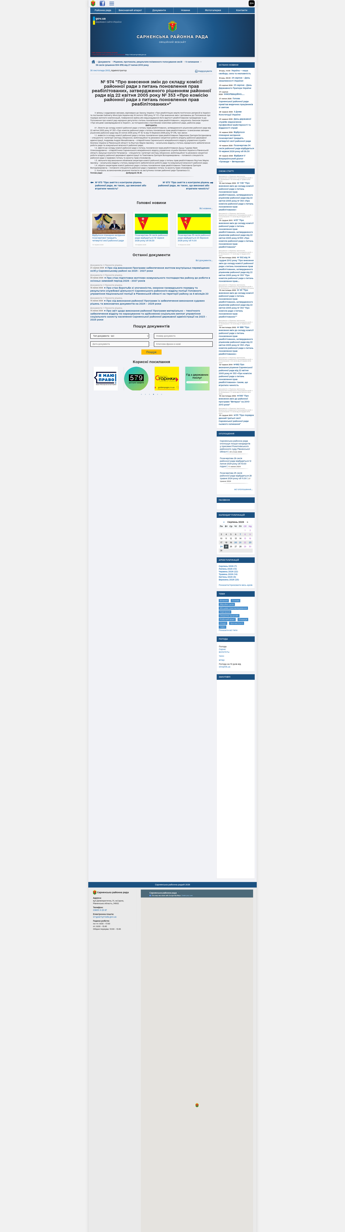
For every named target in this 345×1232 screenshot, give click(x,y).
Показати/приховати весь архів (235, 585)
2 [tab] (145, 394)
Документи (159, 10)
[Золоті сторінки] (148, 378)
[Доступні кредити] (117, 378)
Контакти (241, 10)
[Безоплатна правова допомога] (209, 378)
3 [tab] (149, 394)
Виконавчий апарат (130, 10)
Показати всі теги (228, 630)
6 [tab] (161, 394)
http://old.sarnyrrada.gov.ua (135, 54)
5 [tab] (157, 394)
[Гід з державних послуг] (179, 378)
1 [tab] (141, 394)
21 (240, 542)
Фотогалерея (213, 10)
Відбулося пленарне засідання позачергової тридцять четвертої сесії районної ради (108, 238)
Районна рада (103, 10)
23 (250, 542)
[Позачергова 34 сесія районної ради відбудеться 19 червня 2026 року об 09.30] (151, 224)
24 (221, 546)
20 (235, 542)
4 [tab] (153, 394)
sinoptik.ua (224, 667)
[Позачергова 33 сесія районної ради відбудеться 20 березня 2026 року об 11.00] (194, 224)
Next (211, 378)
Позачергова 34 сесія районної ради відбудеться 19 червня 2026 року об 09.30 (151, 238)
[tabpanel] (117, 378)
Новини (185, 10)
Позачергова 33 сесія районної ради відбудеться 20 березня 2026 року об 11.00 (194, 238)
